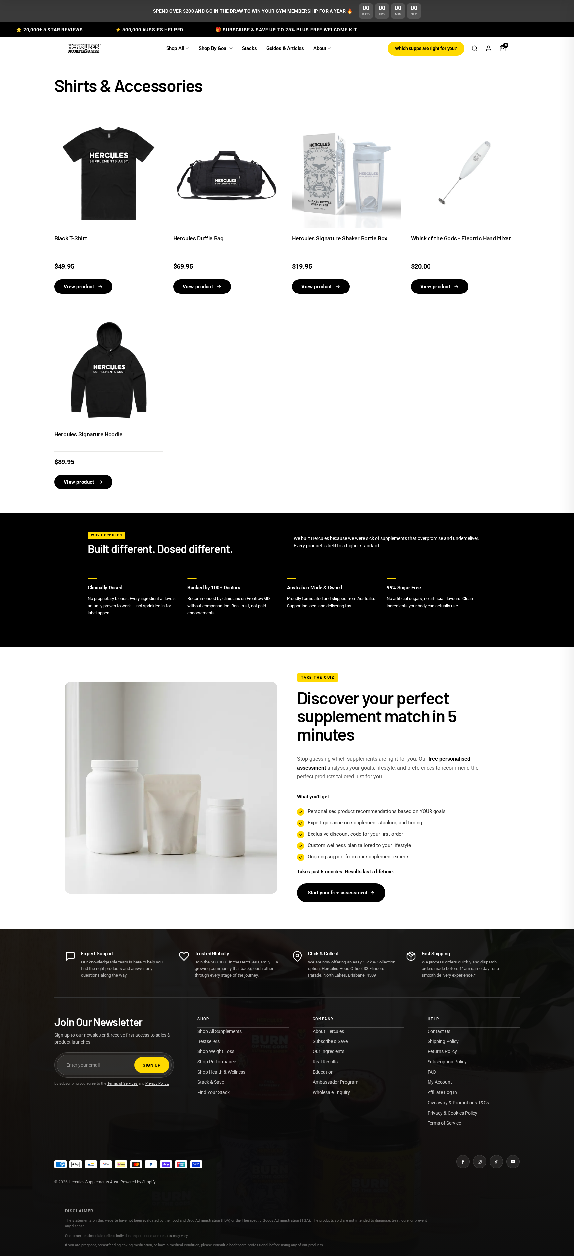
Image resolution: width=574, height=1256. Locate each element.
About (319, 48)
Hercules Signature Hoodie (88, 434)
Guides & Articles (285, 48)
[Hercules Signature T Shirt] (108, 174)
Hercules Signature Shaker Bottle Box (339, 238)
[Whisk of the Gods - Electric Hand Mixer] (465, 174)
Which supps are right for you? (426, 48)
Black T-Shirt (70, 238)
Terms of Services (122, 1083)
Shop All (175, 48)
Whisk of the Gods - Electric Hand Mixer (461, 238)
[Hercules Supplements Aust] (83, 48)
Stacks (249, 48)
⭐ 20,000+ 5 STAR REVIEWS (49, 29)
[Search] (474, 48)
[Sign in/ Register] (488, 48)
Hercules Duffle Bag (198, 238)
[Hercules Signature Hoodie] (108, 369)
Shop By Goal (213, 48)
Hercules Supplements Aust (93, 1182)
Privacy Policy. (157, 1083)
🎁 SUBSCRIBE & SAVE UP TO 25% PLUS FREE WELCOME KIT (286, 29)
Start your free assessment (337, 893)
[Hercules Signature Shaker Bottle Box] (346, 174)
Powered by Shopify (138, 1182)
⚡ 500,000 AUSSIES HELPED (149, 29)
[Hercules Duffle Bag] (227, 174)
